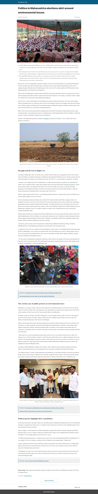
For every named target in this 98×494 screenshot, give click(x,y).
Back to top (77, 487)
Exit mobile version (49, 492)
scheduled (46, 118)
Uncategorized (28, 475)
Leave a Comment (49, 480)
